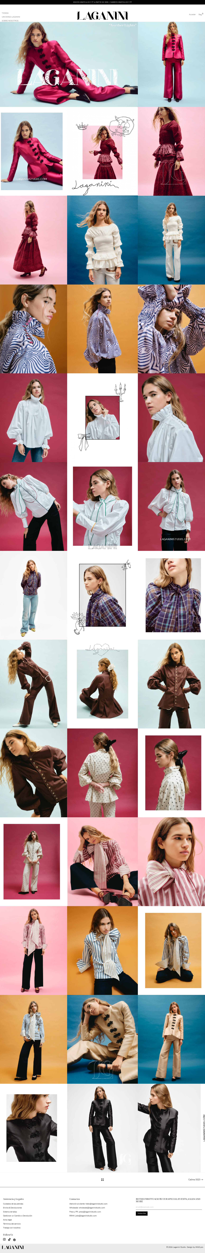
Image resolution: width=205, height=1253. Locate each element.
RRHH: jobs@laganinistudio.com (83, 1216)
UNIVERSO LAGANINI (11, 17)
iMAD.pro (199, 1247)
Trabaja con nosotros (11, 1228)
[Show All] (102, 1180)
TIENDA (5, 13)
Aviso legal (7, 1220)
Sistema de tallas (10, 1212)
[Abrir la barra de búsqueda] (186, 16)
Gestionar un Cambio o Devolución (17, 1216)
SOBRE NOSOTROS (10, 21)
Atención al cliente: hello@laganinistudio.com (88, 1204)
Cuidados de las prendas (13, 1204)
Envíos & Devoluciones (12, 1208)
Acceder (192, 14)
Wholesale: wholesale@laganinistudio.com (87, 1208)
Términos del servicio (12, 1224)
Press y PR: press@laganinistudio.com (85, 1212)
